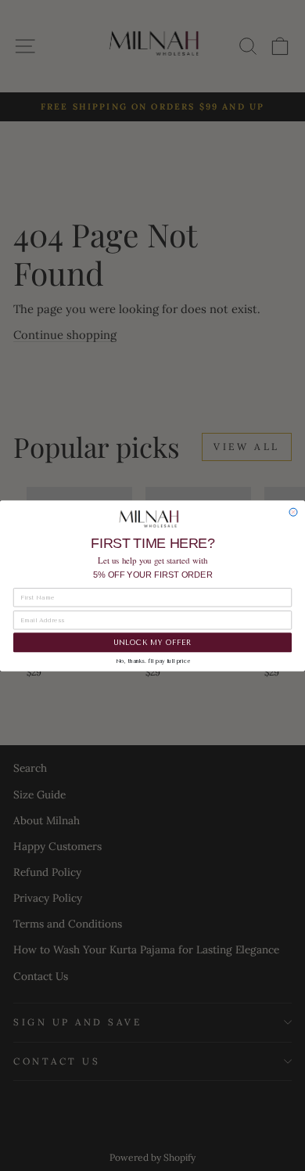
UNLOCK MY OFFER (152, 642)
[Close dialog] (293, 512)
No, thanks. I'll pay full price (153, 661)
